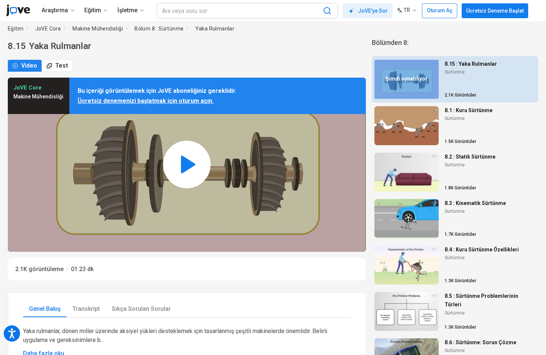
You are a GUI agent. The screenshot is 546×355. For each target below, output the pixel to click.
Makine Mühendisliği (97, 29)
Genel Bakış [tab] (45, 308)
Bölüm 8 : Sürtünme (158, 29)
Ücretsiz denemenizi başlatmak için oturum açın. (146, 100)
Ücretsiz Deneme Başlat (495, 11)
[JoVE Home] (18, 10)
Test (61, 65)
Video (29, 65)
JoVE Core (48, 29)
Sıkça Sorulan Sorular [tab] (141, 308)
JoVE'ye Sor (373, 11)
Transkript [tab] (86, 308)
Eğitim (15, 29)
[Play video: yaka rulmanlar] (187, 165)
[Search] (327, 10)
